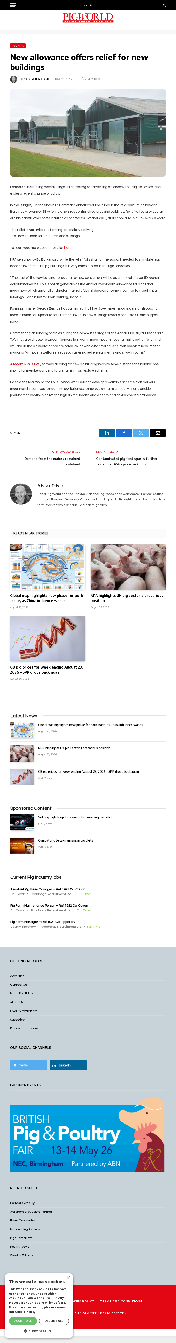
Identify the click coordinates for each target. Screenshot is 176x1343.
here (68, 248)
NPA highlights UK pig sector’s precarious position (127, 598)
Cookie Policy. (25, 1312)
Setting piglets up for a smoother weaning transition (75, 817)
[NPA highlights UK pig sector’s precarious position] (128, 567)
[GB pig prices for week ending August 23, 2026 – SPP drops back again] (47, 638)
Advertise (17, 976)
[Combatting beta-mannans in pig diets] (22, 846)
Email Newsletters (23, 1011)
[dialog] (39, 1305)
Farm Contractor (22, 1220)
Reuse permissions (24, 1028)
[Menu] (13, 5)
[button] (39, 1331)
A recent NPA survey (26, 364)
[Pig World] (88, 17)
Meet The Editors (22, 993)
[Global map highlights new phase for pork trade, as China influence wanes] (47, 567)
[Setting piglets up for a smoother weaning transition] (22, 822)
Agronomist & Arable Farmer (31, 1211)
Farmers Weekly (22, 1203)
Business (18, 45)
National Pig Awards (25, 1229)
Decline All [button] (54, 1321)
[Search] (164, 5)
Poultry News (19, 1246)
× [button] (68, 1278)
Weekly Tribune (21, 1255)
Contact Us (18, 984)
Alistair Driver (37, 79)
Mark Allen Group (101, 1313)
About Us (16, 1002)
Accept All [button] (23, 1321)
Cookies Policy (80, 1301)
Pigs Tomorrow (21, 1238)
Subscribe (17, 1019)
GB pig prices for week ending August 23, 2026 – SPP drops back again (46, 669)
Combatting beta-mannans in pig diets (65, 840)
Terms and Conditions (121, 1301)
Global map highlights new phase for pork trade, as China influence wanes (46, 598)
